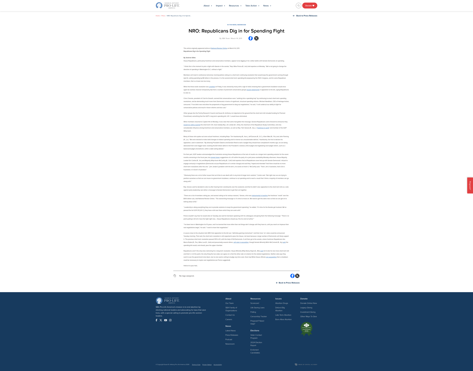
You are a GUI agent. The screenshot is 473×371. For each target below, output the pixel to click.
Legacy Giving (306, 307)
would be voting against (192, 125)
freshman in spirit (263, 128)
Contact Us (230, 315)
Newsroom (241, 25)
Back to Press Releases (306, 15)
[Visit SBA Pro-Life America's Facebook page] (156, 320)
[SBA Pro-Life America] (167, 5)
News (266, 5)
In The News (231, 25)
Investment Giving (307, 312)
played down (215, 157)
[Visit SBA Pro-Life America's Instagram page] (170, 320)
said (284, 242)
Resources (234, 5)
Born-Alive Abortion (283, 319)
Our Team (229, 303)
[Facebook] (250, 39)
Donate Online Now (308, 303)
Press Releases (231, 335)
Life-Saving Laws (257, 307)
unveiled (212, 86)
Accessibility (218, 364)
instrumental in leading (260, 195)
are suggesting (271, 257)
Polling (253, 312)
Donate (308, 5)
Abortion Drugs (281, 303)
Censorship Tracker (258, 316)
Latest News (230, 330)
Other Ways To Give (308, 316)
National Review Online (219, 48)
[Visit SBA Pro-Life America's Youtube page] (165, 320)
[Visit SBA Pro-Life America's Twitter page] (160, 320)
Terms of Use (196, 364)
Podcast (228, 339)
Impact (219, 5)
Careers (228, 319)
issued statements (253, 90)
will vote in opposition (241, 242)
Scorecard (254, 303)
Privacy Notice (207, 364)
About (207, 5)
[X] (256, 39)
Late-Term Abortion (283, 315)
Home (158, 16)
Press (163, 16)
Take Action (251, 5)
